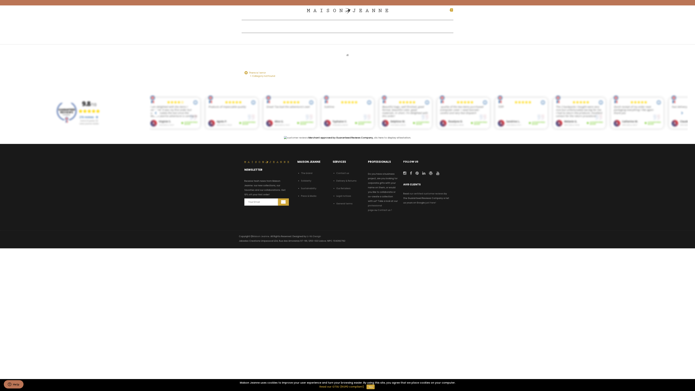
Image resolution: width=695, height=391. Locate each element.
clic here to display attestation (392, 137)
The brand (306, 173)
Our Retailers (343, 188)
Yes (370, 386)
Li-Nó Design (314, 236)
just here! (430, 202)
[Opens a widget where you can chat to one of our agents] (14, 384)
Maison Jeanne (260, 236)
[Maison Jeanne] (347, 11)
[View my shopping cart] (447, 10)
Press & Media (308, 195)
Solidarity (306, 180)
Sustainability (308, 188)
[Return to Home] (347, 55)
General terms (344, 203)
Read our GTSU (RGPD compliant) (341, 386)
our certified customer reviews (426, 193)
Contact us (342, 173)
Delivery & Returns (346, 180)
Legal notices (343, 195)
